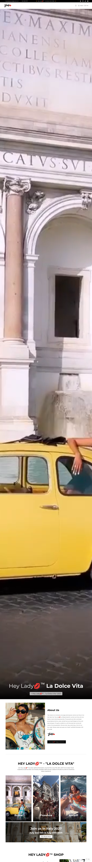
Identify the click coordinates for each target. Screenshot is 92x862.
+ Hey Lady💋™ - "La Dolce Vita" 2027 (46, 694)
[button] (76, 5)
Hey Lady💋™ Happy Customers (56, 742)
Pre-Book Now (46, 836)
